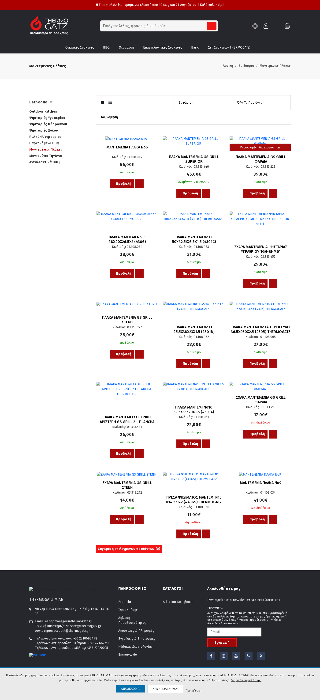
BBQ (106, 47)
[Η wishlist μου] (277, 25)
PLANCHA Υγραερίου (45, 137)
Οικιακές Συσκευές (79, 47)
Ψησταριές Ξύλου (43, 130)
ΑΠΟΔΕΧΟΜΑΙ (131, 688)
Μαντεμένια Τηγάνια (45, 156)
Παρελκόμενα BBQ (44, 143)
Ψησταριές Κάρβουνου (48, 124)
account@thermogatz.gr (72, 631)
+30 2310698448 (85, 638)
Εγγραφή (222, 643)
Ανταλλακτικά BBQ (44, 162)
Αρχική (228, 66)
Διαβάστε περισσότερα (246, 680)
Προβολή (123, 184)
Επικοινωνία (127, 655)
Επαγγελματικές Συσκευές (162, 47)
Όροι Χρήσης (128, 610)
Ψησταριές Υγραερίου (47, 118)
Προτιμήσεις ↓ (194, 690)
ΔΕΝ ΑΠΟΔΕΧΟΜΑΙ (165, 689)
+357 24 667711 (98, 643)
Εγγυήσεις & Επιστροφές (136, 639)
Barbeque (246, 66)
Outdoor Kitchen (43, 112)
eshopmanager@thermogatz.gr (68, 621)
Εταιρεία (124, 602)
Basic (195, 47)
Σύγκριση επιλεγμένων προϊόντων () (129, 549)
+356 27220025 (97, 648)
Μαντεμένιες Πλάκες (275, 66)
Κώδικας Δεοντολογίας (135, 647)
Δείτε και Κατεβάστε (178, 602)
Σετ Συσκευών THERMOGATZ (229, 47)
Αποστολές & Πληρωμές (136, 631)
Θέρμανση (126, 47)
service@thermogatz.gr (83, 626)
